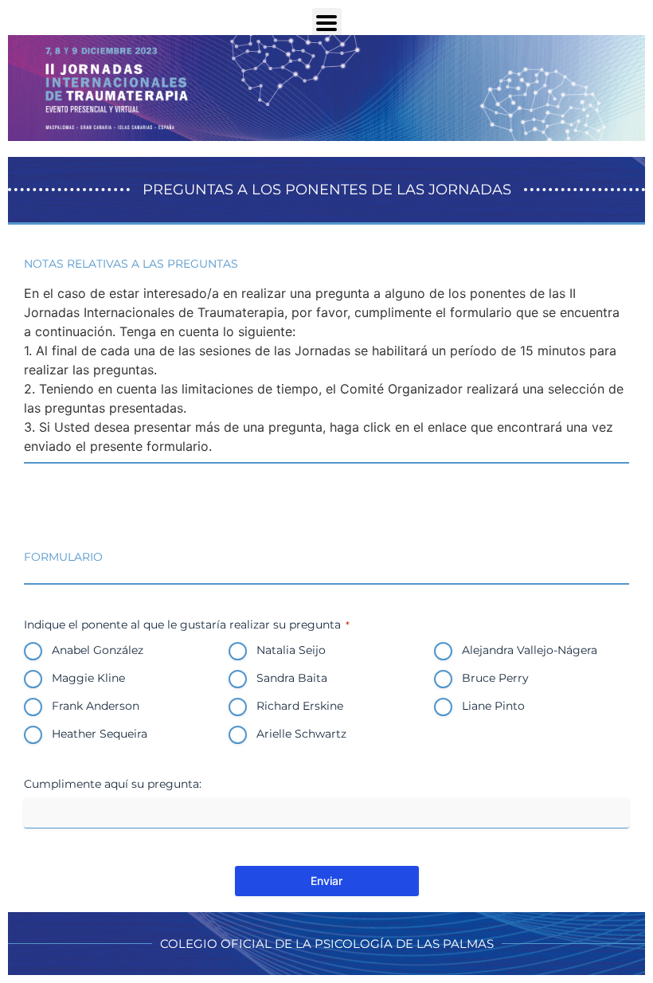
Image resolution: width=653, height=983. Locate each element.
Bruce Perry (495, 678)
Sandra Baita (291, 678)
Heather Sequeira (99, 733)
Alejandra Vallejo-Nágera (529, 650)
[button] (327, 22)
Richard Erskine (299, 706)
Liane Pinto (493, 706)
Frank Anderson (95, 706)
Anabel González (97, 650)
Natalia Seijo (291, 650)
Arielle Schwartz (301, 733)
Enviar (326, 880)
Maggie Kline (88, 678)
